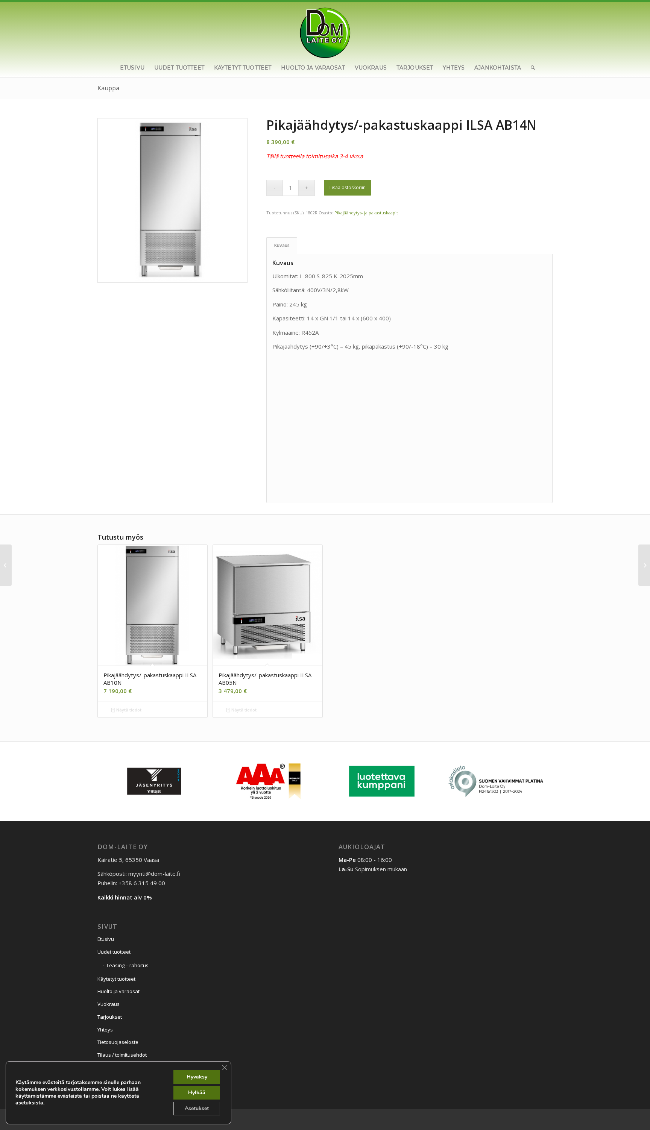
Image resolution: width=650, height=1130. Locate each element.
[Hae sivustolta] (530, 67)
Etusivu (105, 939)
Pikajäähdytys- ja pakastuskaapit (366, 212)
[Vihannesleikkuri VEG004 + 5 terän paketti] (644, 565)
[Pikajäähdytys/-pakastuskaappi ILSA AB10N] (6, 565)
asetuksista (29, 1103)
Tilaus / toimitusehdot (122, 1054)
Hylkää (196, 1092)
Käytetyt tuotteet (116, 978)
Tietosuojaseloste (117, 1042)
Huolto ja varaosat (118, 991)
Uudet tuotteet (114, 951)
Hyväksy (197, 1076)
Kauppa (108, 88)
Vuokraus (108, 1004)
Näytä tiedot (128, 710)
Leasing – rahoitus (128, 965)
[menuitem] (132, 67)
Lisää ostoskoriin (348, 187)
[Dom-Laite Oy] (325, 30)
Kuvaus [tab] (282, 245)
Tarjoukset (109, 1016)
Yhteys (105, 1029)
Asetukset (197, 1108)
